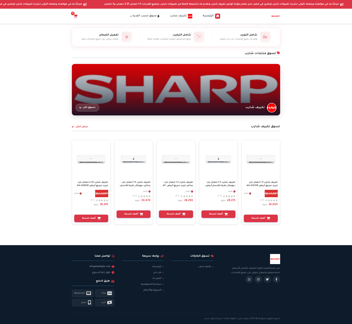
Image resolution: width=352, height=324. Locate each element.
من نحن (157, 272)
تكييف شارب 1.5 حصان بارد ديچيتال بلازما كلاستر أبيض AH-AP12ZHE (220, 185)
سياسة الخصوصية (151, 284)
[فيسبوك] (276, 279)
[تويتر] (267, 279)
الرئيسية (208, 16)
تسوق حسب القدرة (145, 16)
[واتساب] (249, 279)
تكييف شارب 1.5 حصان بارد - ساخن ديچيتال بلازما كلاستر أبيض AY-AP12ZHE (135, 185)
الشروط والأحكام (152, 290)
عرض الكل (82, 127)
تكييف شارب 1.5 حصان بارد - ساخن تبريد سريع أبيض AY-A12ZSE (178, 185)
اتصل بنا (157, 278)
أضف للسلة (258, 218)
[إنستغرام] (258, 279)
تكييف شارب (204, 266)
